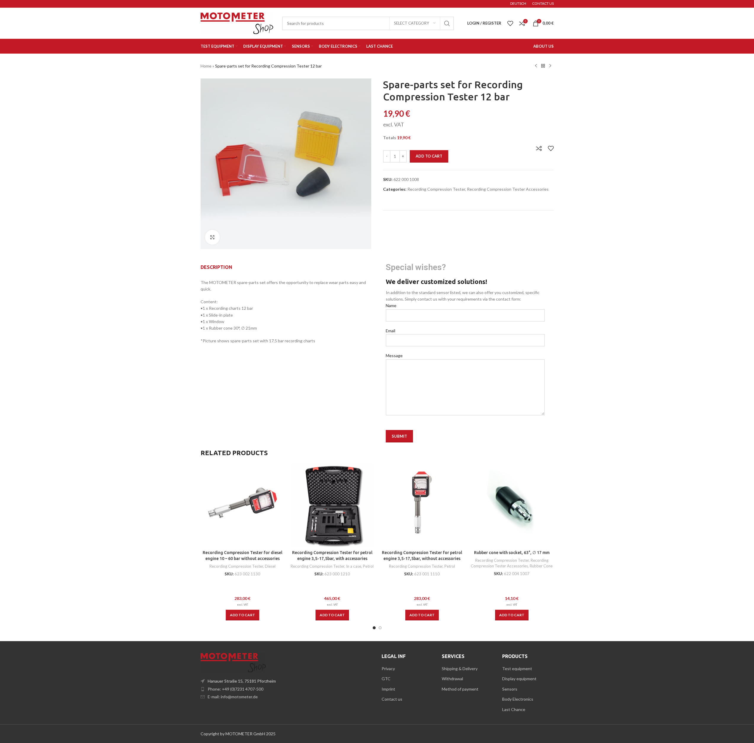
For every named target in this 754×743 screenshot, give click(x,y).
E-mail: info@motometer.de (233, 696)
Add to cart (429, 156)
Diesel (270, 566)
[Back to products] (543, 66)
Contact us (392, 699)
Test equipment (517, 668)
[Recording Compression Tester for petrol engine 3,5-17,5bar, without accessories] (422, 505)
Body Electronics (517, 699)
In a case (353, 566)
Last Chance (513, 709)
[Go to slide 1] (374, 627)
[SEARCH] (447, 23)
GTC (386, 678)
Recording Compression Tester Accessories (508, 189)
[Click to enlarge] (212, 237)
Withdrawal (452, 678)
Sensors (509, 688)
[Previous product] (536, 66)
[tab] (216, 267)
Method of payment (460, 688)
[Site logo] (237, 22)
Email (390, 330)
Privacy (388, 668)
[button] (242, 615)
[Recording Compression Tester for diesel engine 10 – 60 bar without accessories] (242, 505)
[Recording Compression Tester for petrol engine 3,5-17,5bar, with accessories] (332, 505)
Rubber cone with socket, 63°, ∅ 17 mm (512, 552)
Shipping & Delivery (460, 668)
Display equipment (519, 678)
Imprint (388, 688)
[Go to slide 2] (380, 627)
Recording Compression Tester (436, 189)
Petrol (368, 566)
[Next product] (550, 66)
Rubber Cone (541, 566)
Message (394, 355)
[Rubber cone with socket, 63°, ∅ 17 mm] (512, 505)
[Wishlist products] (510, 23)
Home (206, 65)
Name (391, 305)
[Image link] (233, 662)
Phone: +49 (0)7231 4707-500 (235, 688)
